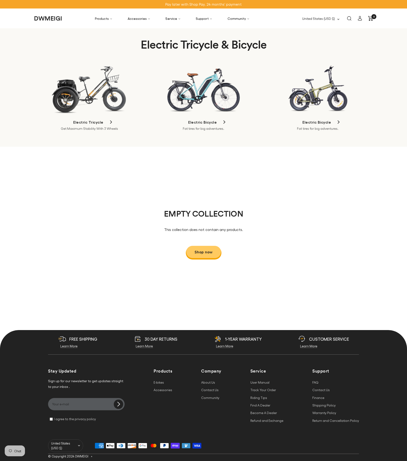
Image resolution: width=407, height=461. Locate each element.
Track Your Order (263, 390)
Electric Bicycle (202, 122)
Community (237, 18)
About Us (208, 382)
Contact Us (210, 390)
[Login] (359, 18)
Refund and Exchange (266, 421)
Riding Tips (258, 398)
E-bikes (159, 382)
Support (202, 18)
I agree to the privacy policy (75, 419)
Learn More (68, 346)
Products (102, 18)
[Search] (349, 18)
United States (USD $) (318, 19)
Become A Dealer (263, 413)
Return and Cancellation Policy (335, 421)
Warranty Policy (324, 413)
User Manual (259, 382)
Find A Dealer (260, 405)
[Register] (118, 405)
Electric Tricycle (88, 122)
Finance (318, 398)
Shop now (204, 252)
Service (171, 18)
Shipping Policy (324, 405)
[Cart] (370, 18)
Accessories (137, 18)
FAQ (315, 382)
